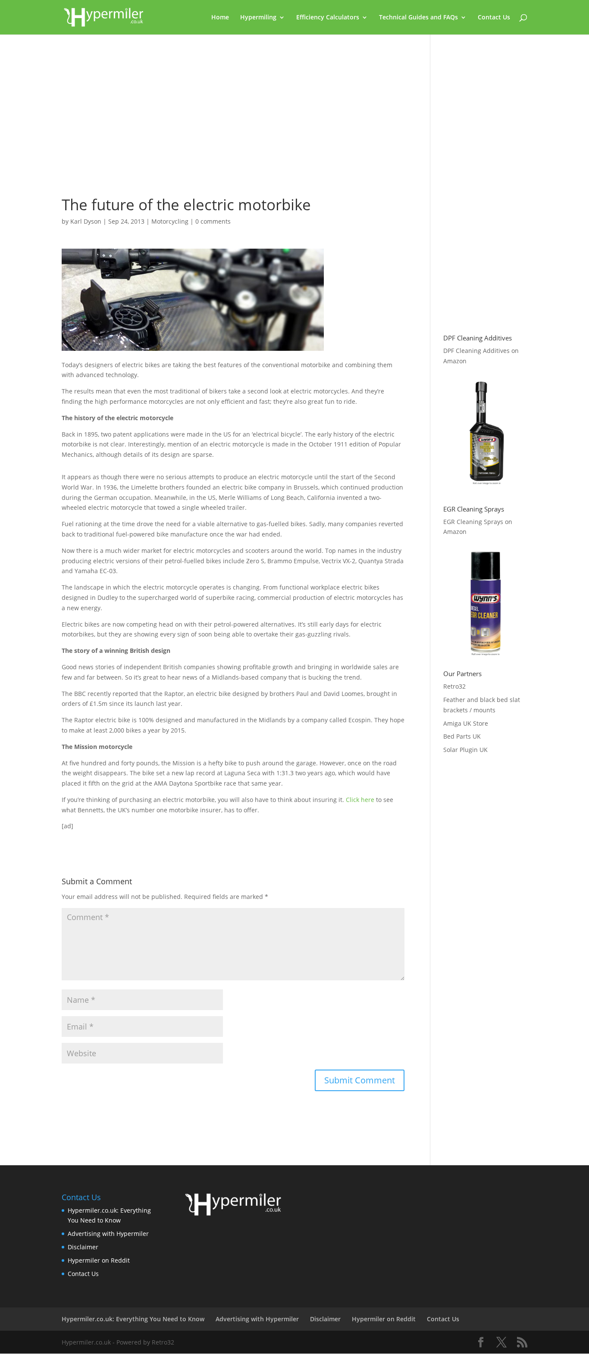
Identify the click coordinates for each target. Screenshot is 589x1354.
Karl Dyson (85, 221)
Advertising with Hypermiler (108, 1233)
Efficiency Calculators (327, 17)
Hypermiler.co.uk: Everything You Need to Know (133, 1319)
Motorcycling (169, 221)
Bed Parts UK (462, 736)
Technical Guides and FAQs (418, 17)
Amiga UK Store (465, 723)
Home (220, 17)
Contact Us (494, 17)
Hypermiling (258, 17)
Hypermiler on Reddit (99, 1260)
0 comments (213, 221)
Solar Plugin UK (465, 750)
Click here (360, 800)
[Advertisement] (233, 119)
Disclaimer (83, 1247)
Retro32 (454, 686)
